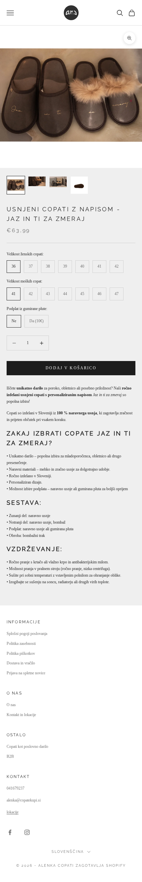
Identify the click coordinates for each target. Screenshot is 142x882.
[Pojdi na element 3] (58, 182)
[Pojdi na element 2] (37, 181)
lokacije (12, 812)
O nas (11, 704)
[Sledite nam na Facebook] (10, 832)
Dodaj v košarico (71, 368)
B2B (10, 756)
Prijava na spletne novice (26, 673)
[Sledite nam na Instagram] (27, 832)
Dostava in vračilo (21, 663)
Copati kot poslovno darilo (27, 746)
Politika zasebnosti (21, 643)
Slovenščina (68, 852)
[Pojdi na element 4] (79, 185)
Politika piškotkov (21, 653)
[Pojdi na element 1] (16, 185)
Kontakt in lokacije (21, 714)
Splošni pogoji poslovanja (27, 633)
